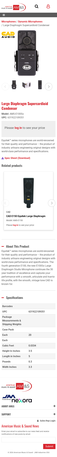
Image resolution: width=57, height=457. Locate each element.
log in (18, 128)
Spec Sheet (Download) (17, 158)
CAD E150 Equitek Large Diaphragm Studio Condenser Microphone (25, 216)
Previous (5, 86)
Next (48, 86)
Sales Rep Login (47, 420)
